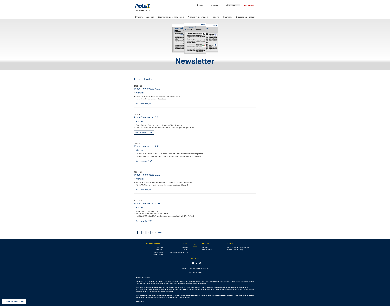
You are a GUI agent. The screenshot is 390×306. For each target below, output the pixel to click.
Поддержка (184, 247)
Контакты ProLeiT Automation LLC (238, 247)
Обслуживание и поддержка (170, 17)
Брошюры (205, 247)
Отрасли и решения (144, 17)
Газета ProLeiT (158, 254)
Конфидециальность (201, 268)
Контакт (216, 5)
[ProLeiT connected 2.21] (134, 149)
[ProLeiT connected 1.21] (134, 178)
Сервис (185, 243)
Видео (186, 249)
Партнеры (227, 17)
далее (160, 232)
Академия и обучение (198, 17)
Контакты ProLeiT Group (235, 249)
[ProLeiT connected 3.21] (134, 120)
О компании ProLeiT (245, 17)
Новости (215, 17)
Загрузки (205, 243)
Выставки (160, 247)
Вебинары (159, 249)
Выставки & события (153, 243)
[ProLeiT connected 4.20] (134, 206)
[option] (195, 44)
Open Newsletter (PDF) (143, 104)
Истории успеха (207, 249)
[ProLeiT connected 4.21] (134, 92)
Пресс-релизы (158, 252)
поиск (201, 5)
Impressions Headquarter (178, 252)
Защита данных (187, 268)
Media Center (249, 5)
